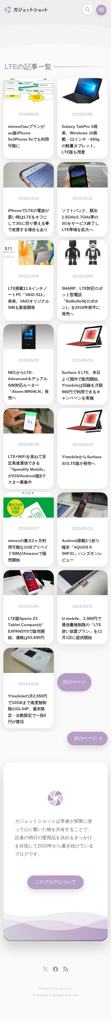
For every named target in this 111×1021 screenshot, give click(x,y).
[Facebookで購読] (55, 969)
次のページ (74, 682)
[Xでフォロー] (45, 969)
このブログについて (55, 882)
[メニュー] (101, 10)
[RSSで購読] (66, 969)
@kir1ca (65, 989)
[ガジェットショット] (55, 798)
